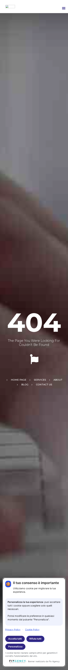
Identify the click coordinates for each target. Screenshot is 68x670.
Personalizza (15, 646)
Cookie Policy (32, 629)
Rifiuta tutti (35, 638)
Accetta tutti (15, 638)
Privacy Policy (12, 629)
